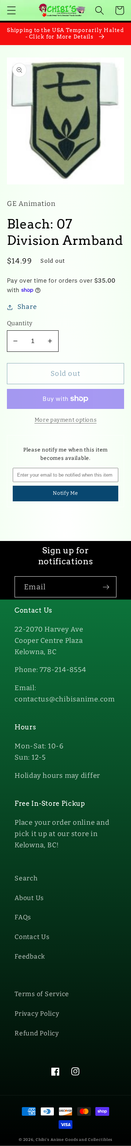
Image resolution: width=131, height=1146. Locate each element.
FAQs (23, 917)
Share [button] (27, 307)
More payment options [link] (66, 420)
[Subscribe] (106, 586)
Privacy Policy (37, 1014)
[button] (11, 10)
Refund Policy (37, 1033)
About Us (29, 898)
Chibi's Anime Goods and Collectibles (74, 1139)
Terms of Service (42, 994)
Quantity (20, 323)
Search (26, 878)
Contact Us (32, 937)
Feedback (30, 956)
